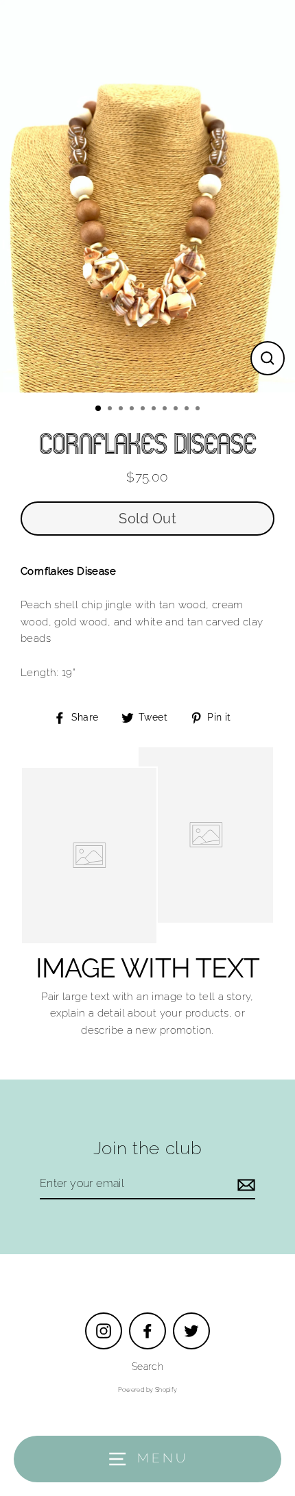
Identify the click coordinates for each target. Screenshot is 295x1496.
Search (147, 1366)
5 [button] (144, 409)
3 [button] (122, 409)
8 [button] (177, 409)
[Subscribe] (244, 1184)
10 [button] (199, 409)
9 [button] (188, 409)
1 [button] (98, 409)
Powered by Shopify (148, 1389)
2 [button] (111, 409)
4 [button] (133, 409)
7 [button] (166, 409)
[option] (147, 196)
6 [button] (155, 409)
